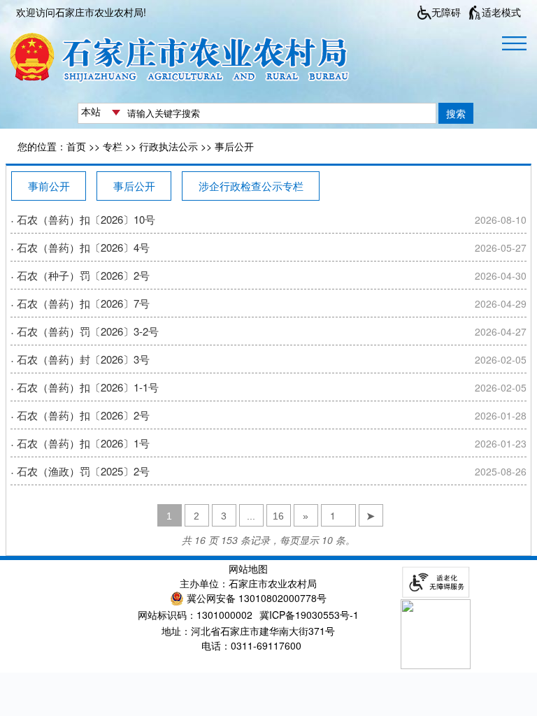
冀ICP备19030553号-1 (309, 615)
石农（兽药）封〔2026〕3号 (83, 359)
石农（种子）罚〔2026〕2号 (83, 275)
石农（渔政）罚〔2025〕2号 (83, 471)
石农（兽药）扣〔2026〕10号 (86, 219)
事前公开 (49, 185)
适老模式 (501, 12)
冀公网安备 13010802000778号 (257, 598)
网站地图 (248, 568)
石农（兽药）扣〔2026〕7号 (83, 303)
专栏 (112, 146)
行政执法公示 (168, 146)
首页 (76, 146)
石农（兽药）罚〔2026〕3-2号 (88, 331)
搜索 (456, 113)
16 (278, 516)
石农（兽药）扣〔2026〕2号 (83, 415)
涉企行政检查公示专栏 (251, 185)
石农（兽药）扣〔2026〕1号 (83, 443)
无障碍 (446, 12)
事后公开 (234, 146)
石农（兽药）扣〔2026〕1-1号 (88, 387)
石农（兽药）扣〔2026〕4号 (83, 247)
